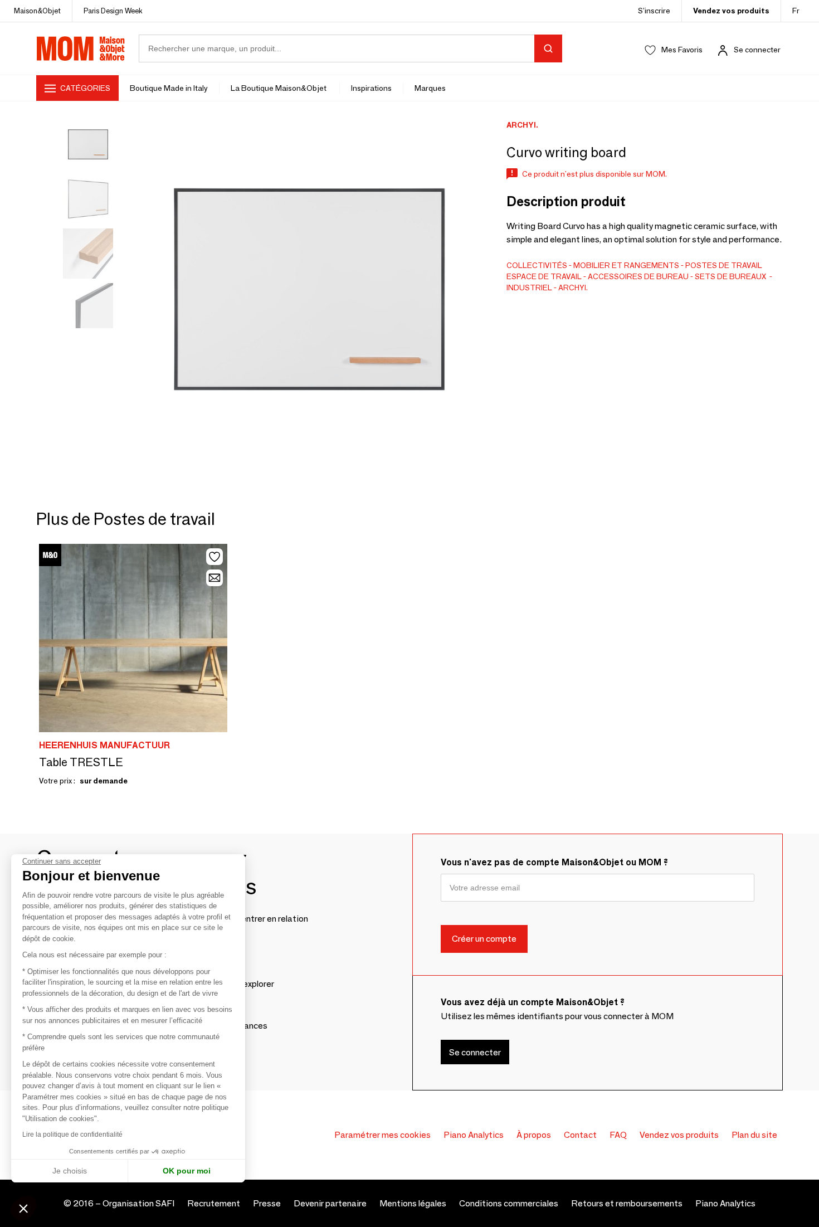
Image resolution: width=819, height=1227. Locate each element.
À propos (533, 1134)
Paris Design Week (113, 10)
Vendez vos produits (731, 11)
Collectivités (536, 265)
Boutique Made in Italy (169, 88)
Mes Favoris (682, 50)
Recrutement (213, 1203)
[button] (23, 1208)
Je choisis (69, 1170)
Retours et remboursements (626, 1203)
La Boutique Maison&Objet (279, 88)
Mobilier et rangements (626, 265)
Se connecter (757, 50)
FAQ (618, 1134)
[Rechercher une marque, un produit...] (548, 48)
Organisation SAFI (138, 1203)
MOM (80, 48)
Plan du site (754, 1134)
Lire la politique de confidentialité (72, 1134)
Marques (430, 88)
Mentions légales (412, 1203)
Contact (580, 1134)
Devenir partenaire (330, 1203)
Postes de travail (723, 265)
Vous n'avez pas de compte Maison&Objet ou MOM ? (554, 862)
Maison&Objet (37, 10)
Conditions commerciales (508, 1203)
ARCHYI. (573, 288)
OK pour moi (187, 1170)
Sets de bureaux (731, 276)
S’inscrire (654, 11)
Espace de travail (544, 276)
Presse (267, 1203)
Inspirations (371, 88)
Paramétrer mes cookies (382, 1134)
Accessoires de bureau (638, 276)
